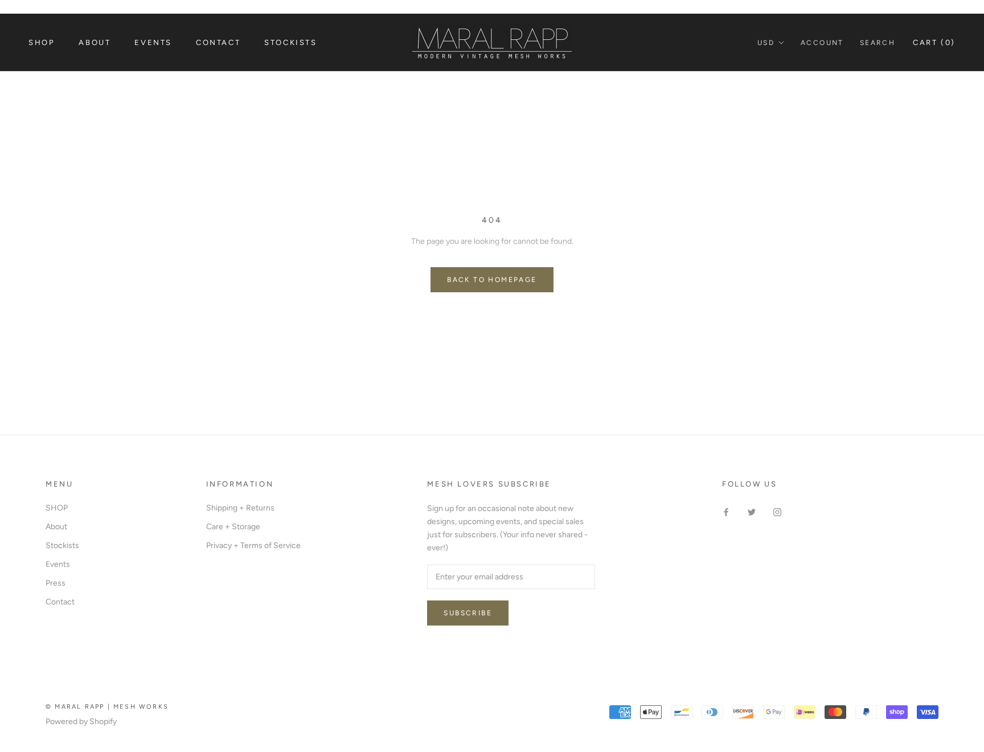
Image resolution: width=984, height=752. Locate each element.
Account (822, 43)
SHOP (57, 508)
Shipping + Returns (240, 508)
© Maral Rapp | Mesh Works (107, 706)
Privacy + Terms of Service (253, 545)
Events (153, 42)
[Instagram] (777, 511)
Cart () (934, 42)
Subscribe (468, 613)
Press (55, 583)
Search (877, 43)
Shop (41, 42)
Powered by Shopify (81, 721)
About (94, 42)
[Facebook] (726, 511)
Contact (218, 42)
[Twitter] (752, 511)
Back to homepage (491, 280)
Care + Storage (233, 527)
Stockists (290, 42)
